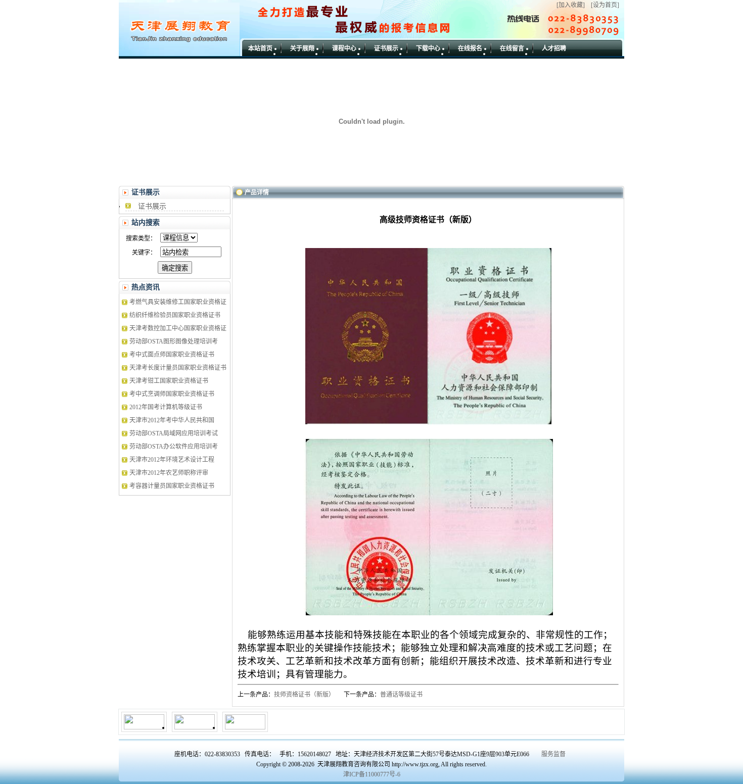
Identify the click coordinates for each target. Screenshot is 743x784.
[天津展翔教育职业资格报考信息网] (144, 727)
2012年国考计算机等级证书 (165, 407)
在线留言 (512, 48)
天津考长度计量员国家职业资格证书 (177, 367)
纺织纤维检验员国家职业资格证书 (174, 315)
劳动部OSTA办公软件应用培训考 (173, 446)
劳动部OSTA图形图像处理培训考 (173, 341)
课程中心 (344, 48)
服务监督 (553, 754)
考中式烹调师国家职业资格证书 (171, 394)
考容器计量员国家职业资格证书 (171, 485)
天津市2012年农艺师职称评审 (168, 472)
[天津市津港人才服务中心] (194, 727)
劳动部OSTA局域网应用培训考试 (173, 433)
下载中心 (428, 48)
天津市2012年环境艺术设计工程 (171, 459)
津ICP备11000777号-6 (371, 774)
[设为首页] (605, 5)
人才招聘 (554, 48)
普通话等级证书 (401, 694)
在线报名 (470, 48)
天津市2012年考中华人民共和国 (171, 420)
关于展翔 (302, 48)
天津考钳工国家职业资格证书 (168, 380)
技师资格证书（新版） (304, 694)
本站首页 (260, 48)
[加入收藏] (570, 5)
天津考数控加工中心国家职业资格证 (177, 328)
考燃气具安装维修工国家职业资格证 (177, 302)
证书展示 (386, 48)
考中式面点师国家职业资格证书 (171, 354)
